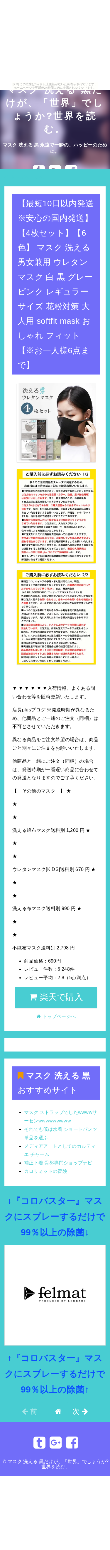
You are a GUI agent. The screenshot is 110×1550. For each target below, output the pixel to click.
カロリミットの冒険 (45, 1171)
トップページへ (26, 177)
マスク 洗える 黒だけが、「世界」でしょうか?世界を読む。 (58, 1464)
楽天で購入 (60, 997)
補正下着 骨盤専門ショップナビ (58, 1162)
